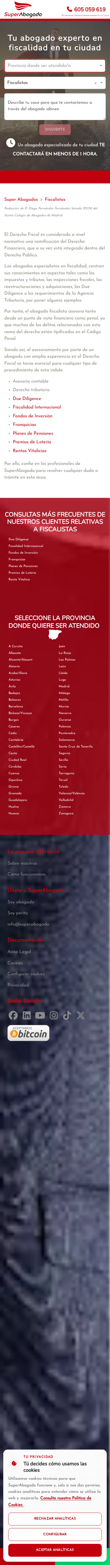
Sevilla (63, 760)
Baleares (15, 699)
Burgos (14, 720)
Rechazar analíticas (55, 1518)
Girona (14, 786)
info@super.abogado (28, 924)
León (62, 666)
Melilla (63, 699)
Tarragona (66, 773)
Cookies (15, 963)
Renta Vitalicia (19, 579)
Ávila (12, 686)
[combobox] (50, 66)
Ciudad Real (17, 760)
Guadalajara (18, 800)
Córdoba (15, 766)
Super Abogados (21, 199)
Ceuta (13, 753)
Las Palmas (67, 659)
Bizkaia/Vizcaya (20, 713)
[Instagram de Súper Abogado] (55, 1017)
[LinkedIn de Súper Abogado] (28, 1017)
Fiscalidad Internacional (37, 407)
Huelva (14, 806)
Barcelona (16, 706)
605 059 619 (89, 9)
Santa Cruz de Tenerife (76, 746)
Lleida (63, 673)
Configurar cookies (26, 974)
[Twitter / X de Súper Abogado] (82, 1017)
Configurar (54, 1534)
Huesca (14, 813)
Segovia (64, 753)
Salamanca (67, 740)
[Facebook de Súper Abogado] (14, 1017)
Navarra (65, 713)
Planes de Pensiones (33, 433)
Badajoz (14, 693)
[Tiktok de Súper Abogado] (68, 1017)
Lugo (62, 679)
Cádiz (13, 733)
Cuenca (14, 773)
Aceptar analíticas (55, 1550)
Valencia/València (72, 793)
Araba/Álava (18, 673)
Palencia (65, 726)
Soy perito (17, 913)
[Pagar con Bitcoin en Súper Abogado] (28, 1032)
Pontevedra (67, 733)
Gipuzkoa (15, 780)
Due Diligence (27, 398)
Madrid (64, 686)
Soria (62, 766)
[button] (96, 82)
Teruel (63, 780)
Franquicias (24, 424)
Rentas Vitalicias (29, 451)
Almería (14, 666)
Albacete (15, 653)
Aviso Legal (103, 15)
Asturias (14, 679)
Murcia (64, 706)
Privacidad (18, 985)
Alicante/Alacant (20, 659)
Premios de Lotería (32, 442)
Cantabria (16, 740)
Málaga (64, 693)
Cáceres (14, 726)
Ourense (65, 720)
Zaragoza (66, 813)
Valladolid (66, 800)
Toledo (63, 786)
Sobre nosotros (22, 863)
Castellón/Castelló (22, 746)
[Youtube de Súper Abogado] (41, 1017)
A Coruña (16, 646)
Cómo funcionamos (26, 874)
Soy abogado (20, 902)
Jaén (62, 646)
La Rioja (65, 653)
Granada (15, 793)
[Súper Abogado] (23, 9)
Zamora (65, 806)
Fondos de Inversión (32, 416)
